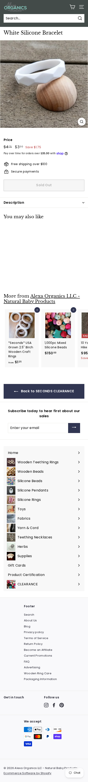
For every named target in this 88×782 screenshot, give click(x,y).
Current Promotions (38, 656)
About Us (30, 620)
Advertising (32, 667)
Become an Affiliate (38, 650)
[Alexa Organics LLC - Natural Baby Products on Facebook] (54, 705)
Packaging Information (40, 679)
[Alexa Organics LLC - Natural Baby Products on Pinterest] (61, 705)
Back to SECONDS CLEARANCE (47, 391)
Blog (27, 626)
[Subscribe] (74, 428)
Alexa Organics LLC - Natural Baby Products (42, 298)
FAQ (27, 662)
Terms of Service (36, 638)
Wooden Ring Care (38, 673)
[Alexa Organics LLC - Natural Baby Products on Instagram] (46, 705)
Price (8, 140)
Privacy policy (34, 632)
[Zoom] (82, 122)
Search (29, 615)
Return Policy (33, 644)
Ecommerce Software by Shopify (27, 773)
